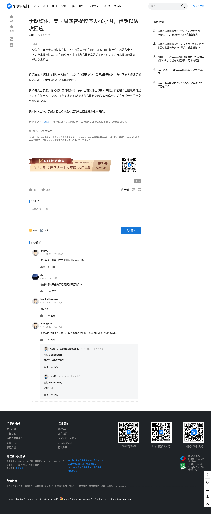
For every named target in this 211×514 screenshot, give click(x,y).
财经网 (20, 486)
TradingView (120, 486)
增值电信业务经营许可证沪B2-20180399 (113, 499)
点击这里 (19, 468)
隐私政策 (62, 447)
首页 (36, 6)
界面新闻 (39, 486)
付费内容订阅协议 (67, 438)
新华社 (46, 122)
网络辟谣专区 (74, 470)
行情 (63, 6)
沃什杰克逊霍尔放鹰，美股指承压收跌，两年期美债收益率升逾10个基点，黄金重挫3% (181, 45)
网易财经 (83, 486)
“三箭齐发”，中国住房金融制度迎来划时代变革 (180, 71)
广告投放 (11, 433)
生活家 (117, 6)
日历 (72, 6)
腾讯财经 (11, 486)
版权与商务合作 (15, 438)
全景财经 (49, 486)
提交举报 (98, 467)
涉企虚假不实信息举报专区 (79, 467)
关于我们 (11, 429)
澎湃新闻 (29, 486)
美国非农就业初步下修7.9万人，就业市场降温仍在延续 (180, 84)
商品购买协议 (65, 442)
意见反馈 (11, 447)
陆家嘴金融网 (61, 486)
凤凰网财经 (94, 486)
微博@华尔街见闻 (194, 446)
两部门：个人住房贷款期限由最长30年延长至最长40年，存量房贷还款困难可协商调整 (181, 58)
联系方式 (11, 442)
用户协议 (62, 433)
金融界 (110, 486)
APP (81, 6)
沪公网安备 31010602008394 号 (78, 499)
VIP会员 (94, 6)
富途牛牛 (73, 486)
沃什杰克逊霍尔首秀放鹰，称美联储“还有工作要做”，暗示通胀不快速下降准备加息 (180, 32)
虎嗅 (103, 486)
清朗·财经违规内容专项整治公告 (82, 463)
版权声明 (62, 429)
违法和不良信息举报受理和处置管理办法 (85, 460)
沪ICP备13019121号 (49, 499)
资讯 (45, 6)
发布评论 (131, 230)
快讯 (54, 6)
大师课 (106, 6)
